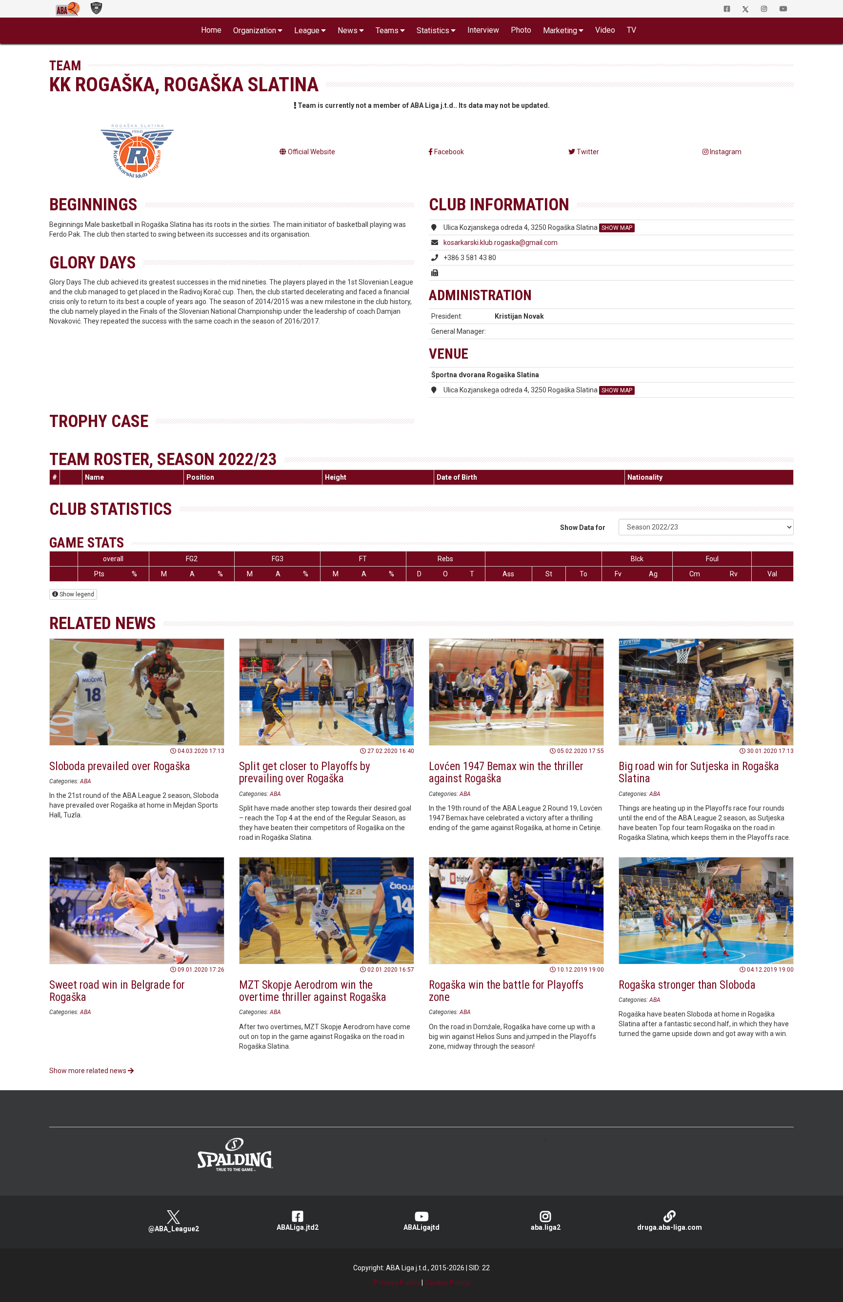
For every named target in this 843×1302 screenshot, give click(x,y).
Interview (483, 30)
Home (211, 30)
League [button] (307, 30)
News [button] (348, 30)
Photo (521, 30)
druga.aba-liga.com (669, 1227)
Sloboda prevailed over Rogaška (119, 766)
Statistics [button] (433, 30)
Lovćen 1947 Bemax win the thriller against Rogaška (506, 772)
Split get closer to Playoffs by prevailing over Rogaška (304, 772)
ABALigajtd (421, 1227)
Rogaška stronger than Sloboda (687, 985)
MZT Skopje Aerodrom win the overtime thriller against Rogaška (312, 991)
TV (631, 30)
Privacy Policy (397, 1282)
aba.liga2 (546, 1227)
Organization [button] (254, 30)
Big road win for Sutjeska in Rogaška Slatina (699, 772)
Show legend (76, 594)
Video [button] (605, 30)
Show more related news (88, 1071)
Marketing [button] (560, 30)
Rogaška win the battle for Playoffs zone (506, 991)
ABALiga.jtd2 (298, 1227)
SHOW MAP (617, 227)
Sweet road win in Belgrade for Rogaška (117, 991)
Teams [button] (387, 30)
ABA (85, 781)
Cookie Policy (447, 1282)
